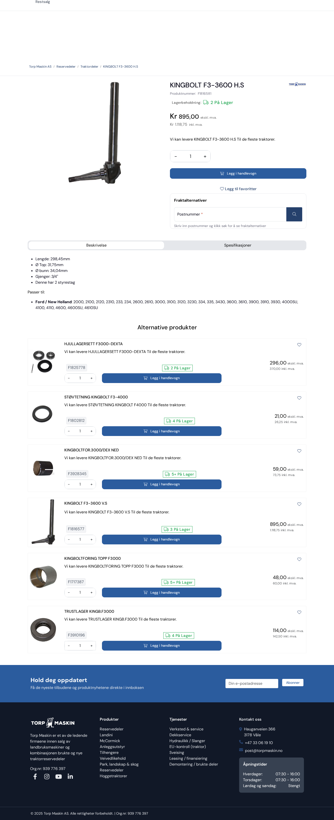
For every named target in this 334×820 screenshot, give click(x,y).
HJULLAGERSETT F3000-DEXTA (93, 343)
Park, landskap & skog (119, 764)
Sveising (176, 752)
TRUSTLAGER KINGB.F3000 (89, 611)
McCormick (110, 740)
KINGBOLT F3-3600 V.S (85, 503)
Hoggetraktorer (113, 775)
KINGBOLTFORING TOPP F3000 (92, 558)
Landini (106, 734)
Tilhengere (109, 752)
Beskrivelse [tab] (96, 245)
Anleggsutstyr (112, 746)
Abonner (293, 682)
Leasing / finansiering (188, 758)
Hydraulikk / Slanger (187, 740)
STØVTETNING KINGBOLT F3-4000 (96, 397)
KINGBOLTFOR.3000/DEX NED (91, 450)
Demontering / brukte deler (193, 764)
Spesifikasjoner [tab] (237, 245)
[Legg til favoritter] (299, 345)
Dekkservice (180, 734)
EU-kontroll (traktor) (187, 746)
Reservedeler (111, 729)
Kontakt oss (250, 719)
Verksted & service (186, 729)
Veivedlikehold (113, 758)
